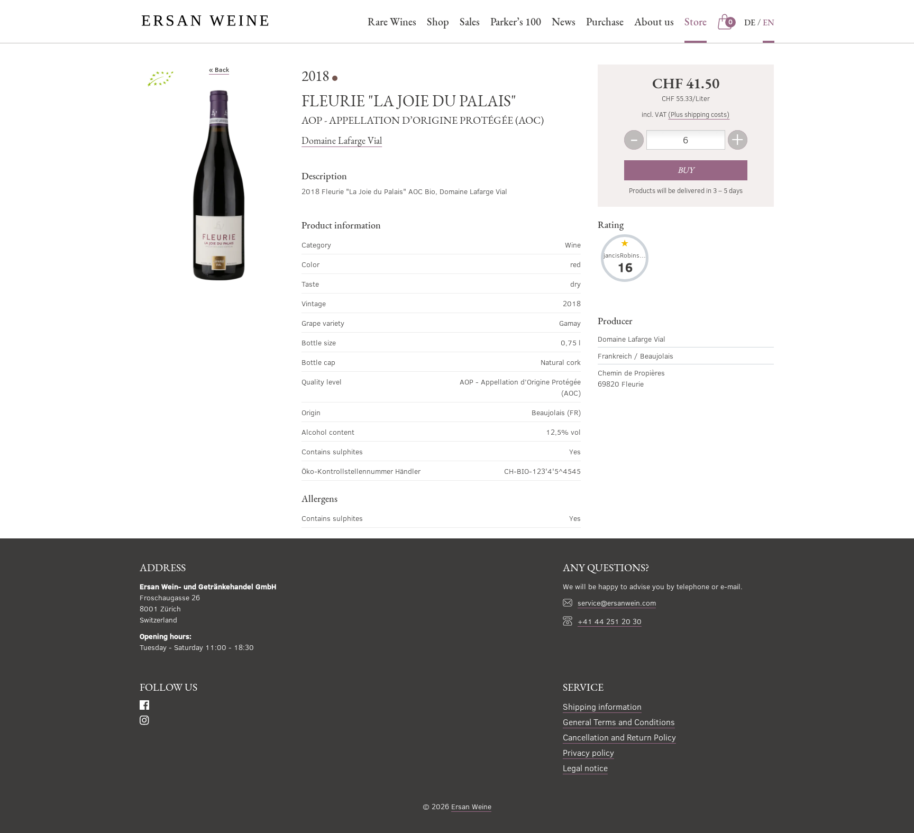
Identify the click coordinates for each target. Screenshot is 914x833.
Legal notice (585, 767)
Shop (438, 22)
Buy (685, 170)
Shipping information (602, 706)
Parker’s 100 (515, 22)
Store (695, 22)
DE (749, 22)
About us (654, 22)
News (563, 22)
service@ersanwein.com (617, 603)
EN (768, 22)
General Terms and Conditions (619, 721)
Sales (470, 22)
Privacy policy (588, 752)
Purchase (605, 22)
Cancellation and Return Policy (619, 737)
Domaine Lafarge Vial (341, 140)
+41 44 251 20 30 (610, 621)
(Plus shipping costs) (698, 114)
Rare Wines (392, 22)
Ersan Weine (471, 806)
